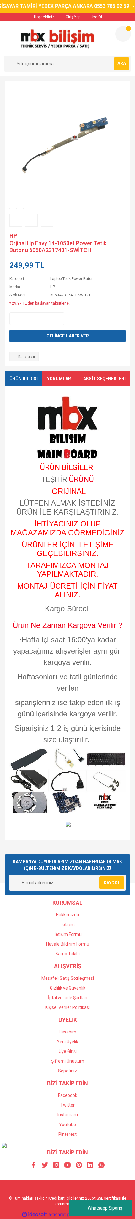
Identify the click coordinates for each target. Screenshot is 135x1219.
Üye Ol (96, 17)
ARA (121, 63)
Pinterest (67, 1134)
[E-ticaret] (66, 1214)
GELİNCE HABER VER (67, 335)
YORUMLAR (59, 378)
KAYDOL (112, 882)
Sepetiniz (67, 1070)
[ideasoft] (34, 1215)
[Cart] (123, 34)
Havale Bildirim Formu (67, 944)
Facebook (67, 1095)
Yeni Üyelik (67, 1041)
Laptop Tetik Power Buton (72, 279)
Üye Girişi (68, 1051)
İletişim (67, 924)
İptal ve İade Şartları (67, 997)
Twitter (67, 1105)
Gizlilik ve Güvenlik (67, 987)
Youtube (67, 1124)
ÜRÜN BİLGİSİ (23, 378)
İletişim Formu (67, 934)
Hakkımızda (67, 914)
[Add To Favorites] (36, 318)
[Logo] (57, 38)
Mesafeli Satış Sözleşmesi (67, 978)
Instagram (67, 1114)
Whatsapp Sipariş (105, 1208)
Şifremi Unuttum (67, 1061)
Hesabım (67, 1031)
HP (13, 235)
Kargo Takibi (68, 953)
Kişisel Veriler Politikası (67, 1007)
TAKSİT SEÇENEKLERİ (103, 378)
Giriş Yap (72, 17)
